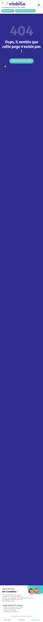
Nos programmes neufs (25, 10)
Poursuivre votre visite (21, 61)
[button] (39, 5)
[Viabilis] (13, 7)
